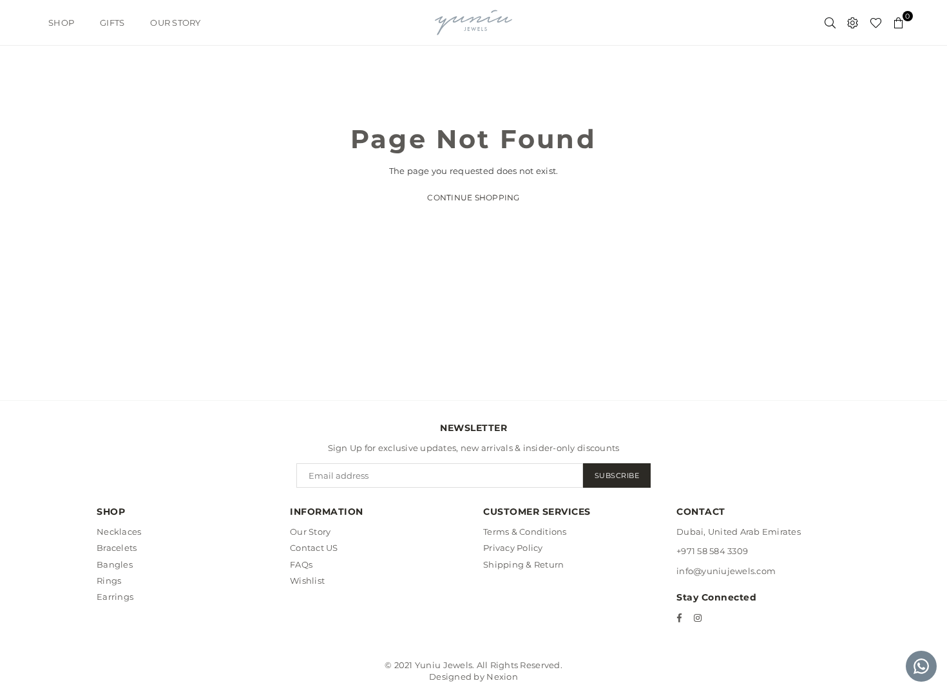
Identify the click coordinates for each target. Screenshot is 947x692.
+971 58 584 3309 (712, 551)
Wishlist (307, 580)
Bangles (115, 564)
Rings (109, 580)
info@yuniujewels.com (726, 571)
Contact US (314, 548)
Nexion (502, 676)
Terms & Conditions (525, 531)
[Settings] (852, 22)
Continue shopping (473, 197)
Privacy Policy (513, 548)
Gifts (112, 22)
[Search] (830, 22)
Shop (61, 22)
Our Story (175, 22)
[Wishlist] (876, 22)
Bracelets (117, 548)
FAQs (301, 564)
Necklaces (119, 531)
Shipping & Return (523, 564)
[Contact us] (921, 666)
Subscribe (617, 475)
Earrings (115, 596)
